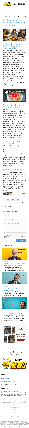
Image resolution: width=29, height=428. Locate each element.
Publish (22, 241)
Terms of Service (14, 412)
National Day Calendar (13, 199)
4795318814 (5, 378)
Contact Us (14, 407)
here (26, 426)
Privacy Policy (14, 417)
